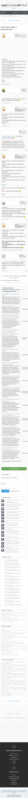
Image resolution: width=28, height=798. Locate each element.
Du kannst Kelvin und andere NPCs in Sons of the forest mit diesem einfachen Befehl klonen (15, 504)
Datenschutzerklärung (20, 717)
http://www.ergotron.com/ (9, 136)
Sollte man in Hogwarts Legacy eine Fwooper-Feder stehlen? (14, 539)
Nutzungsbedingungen (7, 717)
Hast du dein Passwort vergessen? (8, 488)
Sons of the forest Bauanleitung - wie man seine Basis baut (14, 521)
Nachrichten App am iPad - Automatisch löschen (12, 634)
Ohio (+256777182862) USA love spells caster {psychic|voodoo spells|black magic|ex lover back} (14, 680)
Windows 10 (11, 755)
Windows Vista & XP (14, 759)
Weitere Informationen (16, 795)
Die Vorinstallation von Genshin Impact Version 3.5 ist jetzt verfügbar (15, 500)
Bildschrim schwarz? (8, 306)
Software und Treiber (14, 776)
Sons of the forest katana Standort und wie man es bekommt (15, 535)
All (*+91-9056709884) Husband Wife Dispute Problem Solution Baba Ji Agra (14, 678)
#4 (26, 150)
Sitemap (19, 714)
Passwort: (3, 483)
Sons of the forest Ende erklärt (11, 524)
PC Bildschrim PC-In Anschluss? (11, 387)
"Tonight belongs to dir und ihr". (8, 614)
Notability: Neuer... (8, 575)
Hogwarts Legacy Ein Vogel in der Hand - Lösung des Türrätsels (14, 546)
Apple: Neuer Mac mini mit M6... (11, 597)
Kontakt (9, 714)
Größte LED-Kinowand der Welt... (11, 563)
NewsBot (6, 561)
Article (5, 502)
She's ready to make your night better (9, 618)
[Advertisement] (13, 48)
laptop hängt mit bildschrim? (10, 376)
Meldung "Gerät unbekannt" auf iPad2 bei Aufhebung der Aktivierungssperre (14, 647)
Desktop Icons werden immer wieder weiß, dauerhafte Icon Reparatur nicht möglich (14, 620)
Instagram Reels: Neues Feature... (11, 591)
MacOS (14, 762)
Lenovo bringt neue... (9, 603)
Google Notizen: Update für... (10, 569)
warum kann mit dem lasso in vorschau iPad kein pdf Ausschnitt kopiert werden (14, 644)
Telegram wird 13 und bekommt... (11, 566)
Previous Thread (11, 282)
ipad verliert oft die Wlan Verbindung (9, 641)
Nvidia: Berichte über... (9, 600)
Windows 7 (14, 757)
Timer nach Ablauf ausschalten (8, 635)
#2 (26, 103)
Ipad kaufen (4, 628)
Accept (8, 795)
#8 (26, 271)
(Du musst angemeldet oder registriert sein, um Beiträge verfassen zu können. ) (14, 277)
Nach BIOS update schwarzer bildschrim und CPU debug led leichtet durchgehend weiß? (11, 316)
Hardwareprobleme (14, 778)
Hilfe (14, 714)
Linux (14, 761)
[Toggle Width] (14, 706)
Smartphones (14, 784)
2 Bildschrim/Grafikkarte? (9, 427)
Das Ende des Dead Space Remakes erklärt (13, 531)
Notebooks (14, 782)
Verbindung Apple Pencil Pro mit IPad (9, 654)
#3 (26, 126)
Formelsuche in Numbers (6, 653)
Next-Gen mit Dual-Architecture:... (11, 581)
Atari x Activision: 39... (9, 585)
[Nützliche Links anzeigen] (25, 20)
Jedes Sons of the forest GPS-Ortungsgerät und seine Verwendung (14, 528)
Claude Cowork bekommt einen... (11, 578)
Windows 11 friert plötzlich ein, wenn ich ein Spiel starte (13, 613)
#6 (26, 219)
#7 (26, 250)
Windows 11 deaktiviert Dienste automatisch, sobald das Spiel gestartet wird (14, 616)
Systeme (14, 780)
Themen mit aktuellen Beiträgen (8, 16)
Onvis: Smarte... (7, 572)
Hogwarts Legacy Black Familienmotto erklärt (14, 517)
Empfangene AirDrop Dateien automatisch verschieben (13, 633)
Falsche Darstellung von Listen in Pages (10, 651)
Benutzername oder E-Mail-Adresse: (9, 477)
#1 (26, 84)
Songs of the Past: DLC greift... (10, 588)
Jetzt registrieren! (14, 468)
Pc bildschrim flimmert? (9, 437)
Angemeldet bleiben (15, 491)
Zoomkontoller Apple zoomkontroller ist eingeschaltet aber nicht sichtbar (14, 650)
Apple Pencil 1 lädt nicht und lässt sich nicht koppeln (12, 642)
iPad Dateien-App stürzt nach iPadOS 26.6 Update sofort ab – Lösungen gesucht (14, 637)
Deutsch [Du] (20, 710)
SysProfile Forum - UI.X (9, 710)
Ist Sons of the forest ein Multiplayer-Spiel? (13, 542)
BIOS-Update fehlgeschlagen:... (11, 560)
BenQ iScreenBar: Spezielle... (10, 594)
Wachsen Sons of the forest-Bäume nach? (13, 508)
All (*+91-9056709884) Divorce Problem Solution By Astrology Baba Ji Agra (14, 663)
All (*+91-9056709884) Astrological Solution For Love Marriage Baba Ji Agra (14, 692)
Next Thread (18, 282)
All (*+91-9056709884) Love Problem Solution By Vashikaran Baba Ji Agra (14, 695)
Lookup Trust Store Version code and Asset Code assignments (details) (14, 631)
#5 (26, 196)
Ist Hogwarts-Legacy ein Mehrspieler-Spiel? (13, 514)
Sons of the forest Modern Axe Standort (13, 511)
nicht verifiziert (4, 639)
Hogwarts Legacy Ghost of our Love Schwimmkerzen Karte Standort (12, 550)
